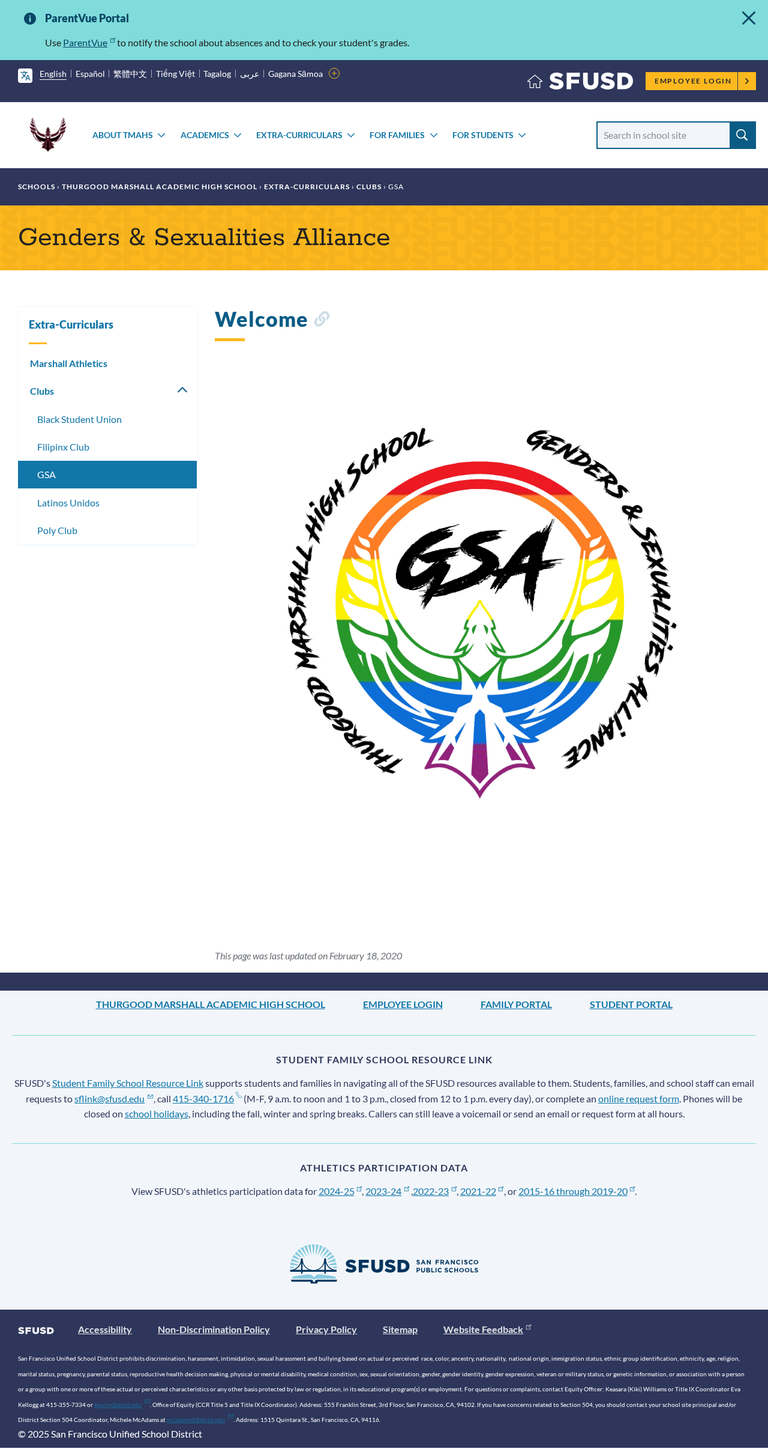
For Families (397, 135)
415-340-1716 (203, 1098)
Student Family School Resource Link (127, 1083)
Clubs (369, 186)
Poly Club (57, 530)
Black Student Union (79, 419)
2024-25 (337, 1191)
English (53, 73)
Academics (205, 135)
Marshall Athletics (68, 363)
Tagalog (217, 73)
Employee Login (693, 80)
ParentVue (85, 42)
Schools (36, 186)
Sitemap (400, 1329)
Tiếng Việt (175, 73)
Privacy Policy (326, 1329)
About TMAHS (122, 135)
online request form (638, 1098)
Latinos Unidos (68, 502)
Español (90, 73)
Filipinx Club (63, 446)
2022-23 (431, 1191)
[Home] (580, 84)
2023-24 (383, 1191)
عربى (249, 73)
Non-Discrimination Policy (214, 1329)
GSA (46, 474)
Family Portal (516, 1004)
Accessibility (105, 1329)
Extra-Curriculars (299, 135)
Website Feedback (483, 1329)
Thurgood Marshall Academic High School (159, 186)
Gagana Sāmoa (295, 73)
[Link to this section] (321, 321)
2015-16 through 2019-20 (573, 1191)
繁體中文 (130, 73)
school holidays (156, 1113)
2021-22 (478, 1191)
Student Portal (631, 1004)
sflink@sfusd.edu (109, 1098)
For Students (483, 135)
